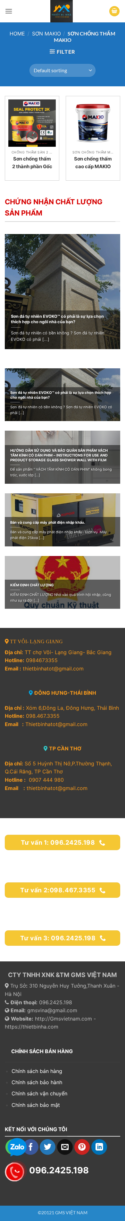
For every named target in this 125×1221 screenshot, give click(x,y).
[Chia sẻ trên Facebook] (30, 1147)
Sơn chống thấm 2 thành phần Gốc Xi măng (32, 166)
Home (17, 33)
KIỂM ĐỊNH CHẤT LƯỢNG (32, 585)
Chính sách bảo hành (38, 1082)
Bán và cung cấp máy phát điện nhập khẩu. (47, 522)
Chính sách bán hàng (37, 1071)
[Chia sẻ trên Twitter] (47, 1147)
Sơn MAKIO (46, 33)
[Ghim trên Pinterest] (82, 1147)
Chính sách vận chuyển (39, 1093)
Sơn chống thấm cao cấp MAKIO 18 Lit (93, 166)
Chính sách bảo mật (36, 1105)
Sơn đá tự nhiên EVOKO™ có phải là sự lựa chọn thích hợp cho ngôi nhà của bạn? (57, 319)
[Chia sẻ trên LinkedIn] (99, 1147)
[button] (9, 11)
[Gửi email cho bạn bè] (65, 1147)
